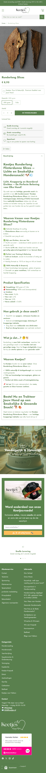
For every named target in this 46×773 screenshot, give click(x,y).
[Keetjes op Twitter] (6, 758)
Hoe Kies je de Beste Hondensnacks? (31, 610)
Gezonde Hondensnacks (32, 605)
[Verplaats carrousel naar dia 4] (25, 558)
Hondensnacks (7, 649)
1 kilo (17, 102)
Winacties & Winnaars (31, 621)
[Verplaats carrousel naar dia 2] (22, 558)
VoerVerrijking (7, 653)
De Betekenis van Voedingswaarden (30, 616)
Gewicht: (8, 98)
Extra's (4, 674)
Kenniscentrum (29, 628)
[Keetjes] (23, 10)
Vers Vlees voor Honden (32, 601)
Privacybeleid (6, 595)
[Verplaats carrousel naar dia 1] (20, 558)
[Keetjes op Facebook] (2, 758)
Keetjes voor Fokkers (9, 693)
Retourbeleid (6, 599)
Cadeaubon (6, 685)
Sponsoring (6, 580)
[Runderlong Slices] (23, 49)
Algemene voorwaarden (10, 603)
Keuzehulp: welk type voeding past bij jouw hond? (34, 581)
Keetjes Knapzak (7, 670)
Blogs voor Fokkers (30, 636)
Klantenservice (7, 584)
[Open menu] (3, 10)
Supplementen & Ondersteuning (7, 658)
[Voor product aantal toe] (11, 113)
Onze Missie (28, 577)
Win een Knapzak (30, 625)
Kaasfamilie (5, 667)
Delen (7, 149)
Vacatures (5, 577)
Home (3, 23)
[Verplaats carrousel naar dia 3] (23, 558)
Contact (4, 573)
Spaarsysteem (6, 588)
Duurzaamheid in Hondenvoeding (30, 587)
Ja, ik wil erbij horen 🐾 (23, 532)
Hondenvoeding (7, 646)
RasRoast (27, 632)
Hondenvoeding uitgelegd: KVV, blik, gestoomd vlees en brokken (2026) (33, 595)
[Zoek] (42, 17)
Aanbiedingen (7, 678)
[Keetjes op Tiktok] (13, 758)
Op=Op (4, 682)
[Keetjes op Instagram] (9, 758)
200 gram (7, 102)
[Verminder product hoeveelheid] (4, 113)
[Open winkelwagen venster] (42, 10)
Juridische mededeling (9, 592)
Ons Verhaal (28, 573)
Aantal (4, 108)
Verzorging (5, 663)
